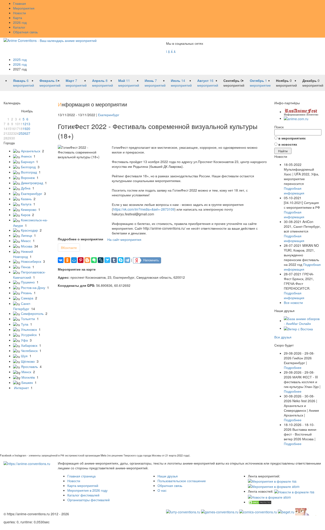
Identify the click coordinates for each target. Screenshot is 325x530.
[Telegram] (127, 260)
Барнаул (27, 161)
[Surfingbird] (107, 260)
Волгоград (29, 172)
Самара (27, 298)
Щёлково (28, 361)
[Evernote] (94, 260)
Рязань (26, 292)
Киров (25, 214)
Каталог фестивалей (83, 495)
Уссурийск (29, 334)
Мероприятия (23, 8)
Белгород (28, 166)
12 (24, 123)
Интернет (21, 387)
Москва (26, 246)
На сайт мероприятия (124, 239)
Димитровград (32, 182)
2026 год (20, 22)
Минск (26, 371)
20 (28, 128)
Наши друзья (168, 476)
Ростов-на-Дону (33, 287)
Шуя (24, 355)
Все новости (293, 302)
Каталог (19, 27)
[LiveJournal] (100, 260)
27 (28, 133)
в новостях (287, 144)
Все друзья (282, 337)
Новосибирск (31, 261)
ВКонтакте (69, 247)
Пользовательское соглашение (182, 480)
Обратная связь (25, 32)
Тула (24, 324)
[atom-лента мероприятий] (274, 486)
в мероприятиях (292, 138)
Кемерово (28, 209)
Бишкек (27, 382)
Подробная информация (294, 190)
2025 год (20, 59)
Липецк (26, 235)
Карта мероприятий (82, 485)
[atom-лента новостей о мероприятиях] (269, 496)
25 (21, 133)
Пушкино (28, 282)
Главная (19, 3)
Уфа (24, 340)
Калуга (26, 204)
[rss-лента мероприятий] (272, 480)
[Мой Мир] (74, 260)
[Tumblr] (114, 260)
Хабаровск (29, 345)
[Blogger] (87, 260)
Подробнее (292, 367)
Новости (19, 12)
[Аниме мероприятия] (27, 463)
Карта (17, 17)
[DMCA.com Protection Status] (260, 502)
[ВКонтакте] (61, 260)
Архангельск (30, 151)
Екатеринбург (31, 193)
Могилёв (28, 377)
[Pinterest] (81, 260)
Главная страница (81, 476)
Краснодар (29, 230)
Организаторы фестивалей (88, 499)
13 (28, 123)
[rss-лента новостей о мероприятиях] (294, 491)
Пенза (25, 266)
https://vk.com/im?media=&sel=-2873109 (143, 209)
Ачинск (26, 156)
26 (24, 133)
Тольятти (28, 318)
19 (24, 128)
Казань (26, 198)
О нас (162, 490)
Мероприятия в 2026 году (87, 490)
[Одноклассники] (67, 260)
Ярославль (29, 366)
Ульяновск (29, 329)
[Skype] (120, 260)
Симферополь (32, 313)
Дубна (25, 188)
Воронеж (28, 177)
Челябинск (29, 350)
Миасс (26, 240)
